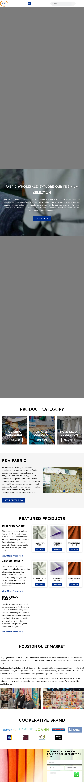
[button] (29, 3)
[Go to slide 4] (67, 491)
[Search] (74, 4)
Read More (14, 440)
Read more (39, 549)
